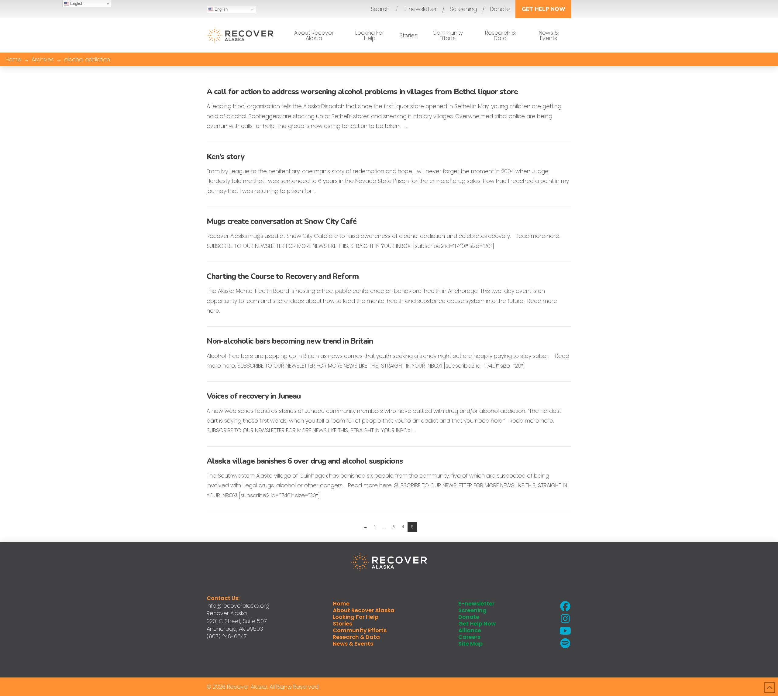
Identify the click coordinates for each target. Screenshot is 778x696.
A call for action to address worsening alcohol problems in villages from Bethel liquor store (362, 92)
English (220, 9)
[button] (380, 9)
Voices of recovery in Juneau (254, 396)
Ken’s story (225, 157)
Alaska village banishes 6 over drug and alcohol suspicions (305, 461)
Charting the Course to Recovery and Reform (283, 276)
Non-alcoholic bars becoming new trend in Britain (290, 341)
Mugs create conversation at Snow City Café (281, 221)
